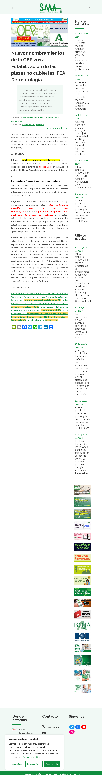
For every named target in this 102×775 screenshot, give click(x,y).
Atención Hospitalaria (33, 124)
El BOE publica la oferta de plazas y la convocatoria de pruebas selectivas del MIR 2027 (82, 211)
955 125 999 (54, 727)
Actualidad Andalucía (33, 118)
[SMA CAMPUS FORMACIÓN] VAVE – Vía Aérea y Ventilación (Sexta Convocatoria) (83, 177)
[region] (34, 752)
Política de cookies (31, 757)
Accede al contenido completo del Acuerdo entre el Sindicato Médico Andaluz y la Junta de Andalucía (82, 95)
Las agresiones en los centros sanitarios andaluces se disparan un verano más (81, 326)
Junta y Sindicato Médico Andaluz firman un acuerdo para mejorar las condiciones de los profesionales (83, 55)
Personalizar (16, 764)
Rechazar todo (34, 764)
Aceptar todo (52, 764)
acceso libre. (51, 320)
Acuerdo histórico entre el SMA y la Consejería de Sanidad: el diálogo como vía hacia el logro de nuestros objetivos (81, 137)
